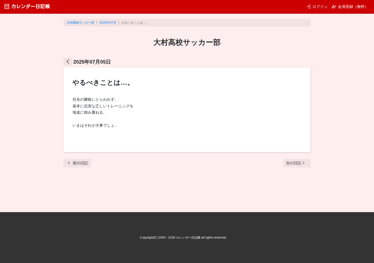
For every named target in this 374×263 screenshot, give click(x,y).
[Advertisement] (156, 191)
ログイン (317, 6)
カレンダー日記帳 (27, 6)
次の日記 (296, 163)
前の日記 (77, 163)
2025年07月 (107, 22)
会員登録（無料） (350, 6)
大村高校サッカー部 (80, 22)
